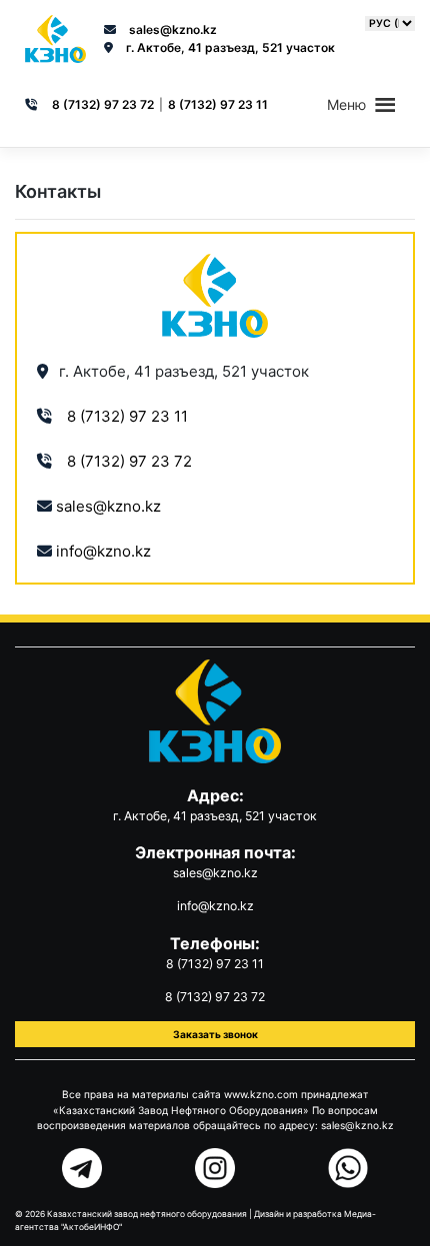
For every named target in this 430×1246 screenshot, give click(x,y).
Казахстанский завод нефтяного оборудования (147, 1214)
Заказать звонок (215, 1034)
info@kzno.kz (103, 551)
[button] (346, 105)
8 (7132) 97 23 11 (218, 104)
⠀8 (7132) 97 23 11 (122, 416)
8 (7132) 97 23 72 (103, 104)
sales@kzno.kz (173, 29)
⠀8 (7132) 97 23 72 (124, 461)
